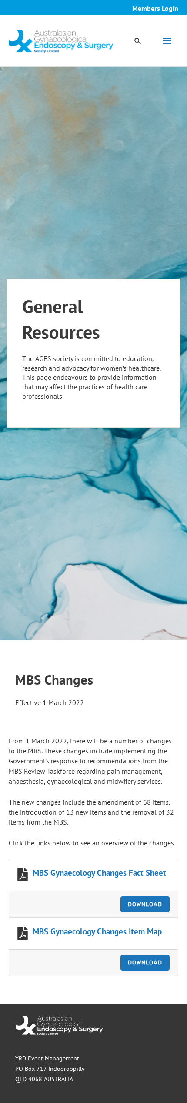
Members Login (155, 8)
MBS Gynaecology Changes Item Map (97, 931)
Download (145, 904)
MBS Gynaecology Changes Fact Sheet (99, 873)
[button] (138, 40)
